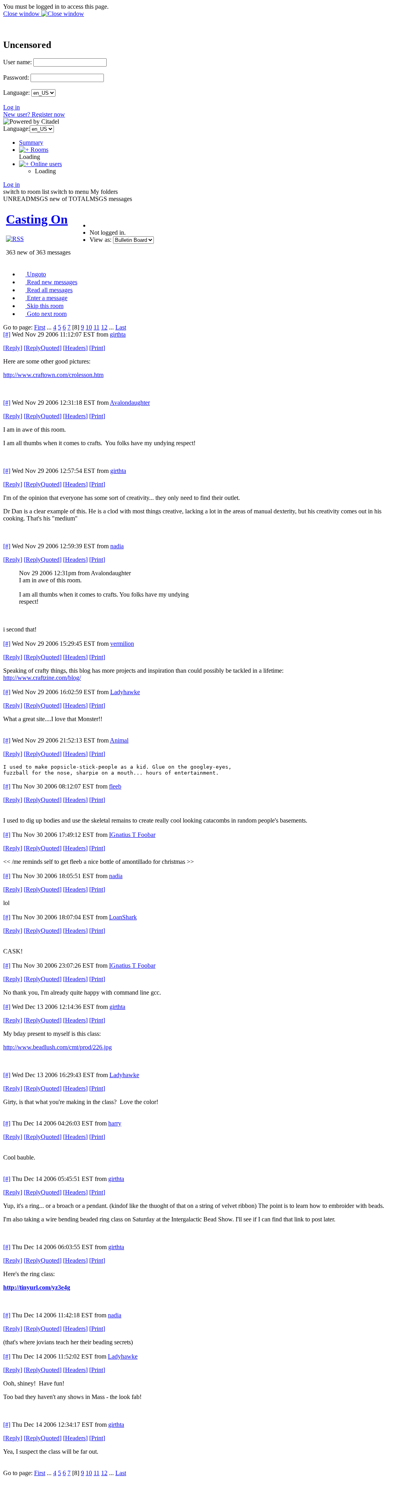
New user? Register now (34, 114)
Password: (16, 77)
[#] (6, 334)
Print (97, 347)
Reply (12, 347)
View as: (100, 239)
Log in (11, 107)
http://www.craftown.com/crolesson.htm (53, 374)
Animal (119, 740)
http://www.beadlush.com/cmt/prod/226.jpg (57, 1047)
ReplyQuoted (42, 347)
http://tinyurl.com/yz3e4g (36, 1287)
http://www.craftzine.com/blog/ (42, 677)
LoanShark (123, 917)
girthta (118, 334)
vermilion (122, 643)
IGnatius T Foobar (132, 834)
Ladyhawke (125, 692)
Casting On (37, 219)
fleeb (115, 786)
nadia (117, 546)
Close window (22, 13)
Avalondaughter (130, 402)
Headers (75, 347)
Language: (16, 92)
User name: (17, 62)
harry (114, 1123)
